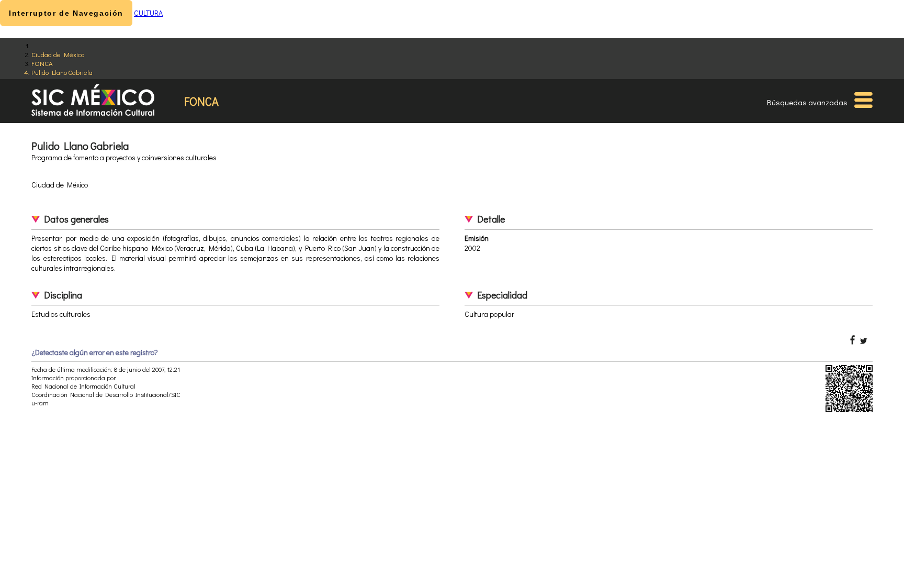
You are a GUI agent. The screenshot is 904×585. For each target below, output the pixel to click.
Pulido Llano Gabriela (62, 72)
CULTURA (148, 13)
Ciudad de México (57, 54)
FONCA (42, 63)
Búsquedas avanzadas (807, 102)
